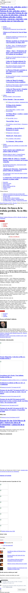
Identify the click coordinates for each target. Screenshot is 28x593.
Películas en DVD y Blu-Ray (10, 203)
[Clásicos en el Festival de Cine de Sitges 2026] (14, 29)
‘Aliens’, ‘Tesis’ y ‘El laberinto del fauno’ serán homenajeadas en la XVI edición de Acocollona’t (16, 52)
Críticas (5, 95)
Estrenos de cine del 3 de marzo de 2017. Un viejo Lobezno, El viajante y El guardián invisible (13, 409)
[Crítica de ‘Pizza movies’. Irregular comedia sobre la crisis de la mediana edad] (17, 86)
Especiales (5, 182)
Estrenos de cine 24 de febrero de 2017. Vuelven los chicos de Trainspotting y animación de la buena (12, 424)
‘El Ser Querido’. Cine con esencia (13, 99)
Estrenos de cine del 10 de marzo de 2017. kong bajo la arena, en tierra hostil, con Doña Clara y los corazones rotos (14, 400)
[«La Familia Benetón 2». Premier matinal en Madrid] (4, 506)
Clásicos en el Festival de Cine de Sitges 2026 (14, 194)
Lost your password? (8, 545)
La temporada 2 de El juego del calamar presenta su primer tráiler (15, 178)
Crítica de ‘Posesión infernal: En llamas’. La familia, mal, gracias (16, 62)
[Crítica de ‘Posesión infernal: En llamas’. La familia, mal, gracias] (17, 58)
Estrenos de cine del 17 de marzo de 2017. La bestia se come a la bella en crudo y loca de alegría (13, 391)
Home (1, 203)
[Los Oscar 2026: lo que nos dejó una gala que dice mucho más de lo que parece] (4, 518)
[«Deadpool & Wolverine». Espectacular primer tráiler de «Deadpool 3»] (15, 166)
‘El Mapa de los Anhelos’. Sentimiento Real (14, 106)
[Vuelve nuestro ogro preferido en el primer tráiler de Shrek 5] (15, 147)
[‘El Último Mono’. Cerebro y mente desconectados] (17, 111)
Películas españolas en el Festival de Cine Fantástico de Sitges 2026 (17, 41)
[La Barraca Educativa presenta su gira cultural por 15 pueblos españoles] (17, 67)
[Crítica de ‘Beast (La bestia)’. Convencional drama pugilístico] (17, 77)
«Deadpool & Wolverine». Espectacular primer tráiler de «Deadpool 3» (15, 169)
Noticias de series (7, 183)
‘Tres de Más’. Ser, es (12, 121)
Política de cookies (9, 587)
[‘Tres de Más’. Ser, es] (11, 118)
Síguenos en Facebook (5, 475)
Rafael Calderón (4, 217)
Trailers (4, 144)
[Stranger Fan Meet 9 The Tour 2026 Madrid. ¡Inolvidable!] (4, 512)
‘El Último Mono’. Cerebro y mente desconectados (15, 200)
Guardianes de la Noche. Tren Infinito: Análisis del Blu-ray (12, 376)
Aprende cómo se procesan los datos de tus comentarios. (14, 471)
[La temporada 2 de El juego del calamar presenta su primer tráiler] (15, 174)
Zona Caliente (6, 184)
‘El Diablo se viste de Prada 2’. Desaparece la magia (15, 129)
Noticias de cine (7, 28)
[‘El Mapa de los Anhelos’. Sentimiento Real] (17, 102)
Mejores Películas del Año (9, 186)
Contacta (5, 188)
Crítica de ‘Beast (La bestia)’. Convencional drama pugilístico (15, 81)
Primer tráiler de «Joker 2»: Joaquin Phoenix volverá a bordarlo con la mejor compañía (15, 160)
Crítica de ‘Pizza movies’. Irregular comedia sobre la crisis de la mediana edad (16, 90)
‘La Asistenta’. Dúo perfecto (14, 141)
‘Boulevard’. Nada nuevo (14, 135)
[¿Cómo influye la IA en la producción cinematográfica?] (4, 494)
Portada (5, 26)
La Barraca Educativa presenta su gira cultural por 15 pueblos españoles (16, 71)
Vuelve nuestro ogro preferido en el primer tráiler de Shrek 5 (13, 150)
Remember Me (9, 542)
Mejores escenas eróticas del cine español (17, 563)
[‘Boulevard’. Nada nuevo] (12, 132)
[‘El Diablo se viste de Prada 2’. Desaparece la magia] (17, 125)
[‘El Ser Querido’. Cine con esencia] (12, 96)
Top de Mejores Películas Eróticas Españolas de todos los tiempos (15, 560)
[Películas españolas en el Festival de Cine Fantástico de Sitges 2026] (17, 38)
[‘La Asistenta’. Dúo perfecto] (13, 138)
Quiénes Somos (6, 187)
